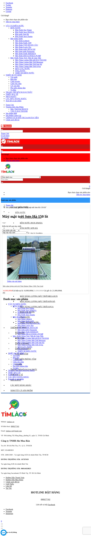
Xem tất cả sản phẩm (13, 101)
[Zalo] (4, 533)
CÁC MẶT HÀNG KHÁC (16, 99)
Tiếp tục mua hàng (13, 22)
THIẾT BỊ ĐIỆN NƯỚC (24, 73)
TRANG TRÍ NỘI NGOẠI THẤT (19, 92)
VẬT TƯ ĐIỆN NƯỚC (15, 26)
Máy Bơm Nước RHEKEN (25, 54)
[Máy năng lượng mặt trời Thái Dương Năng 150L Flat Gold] (29, 279)
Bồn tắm (13, 79)
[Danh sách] (5, 222)
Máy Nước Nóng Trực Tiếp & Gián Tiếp (25, 58)
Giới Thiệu (10, 484)
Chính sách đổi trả (12, 120)
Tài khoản (5, 138)
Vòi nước (14, 77)
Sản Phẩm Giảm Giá (13, 116)
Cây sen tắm (15, 86)
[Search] (2, 182)
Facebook (51, 505)
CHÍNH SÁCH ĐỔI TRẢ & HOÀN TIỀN (22, 118)
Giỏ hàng (5, 136)
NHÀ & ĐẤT (11, 96)
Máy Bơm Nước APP (23, 43)
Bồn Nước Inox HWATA (24, 32)
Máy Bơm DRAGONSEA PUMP (28, 56)
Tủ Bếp (13, 90)
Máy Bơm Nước (16, 39)
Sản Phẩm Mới (11, 113)
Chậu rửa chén (15, 84)
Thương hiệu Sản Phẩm (14, 107)
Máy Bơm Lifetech (22, 41)
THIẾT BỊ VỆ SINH (14, 75)
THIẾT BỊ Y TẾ (12, 94)
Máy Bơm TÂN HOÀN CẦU (26, 45)
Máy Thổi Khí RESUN (19, 109)
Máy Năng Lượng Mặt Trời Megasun (29, 62)
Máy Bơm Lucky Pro (23, 47)
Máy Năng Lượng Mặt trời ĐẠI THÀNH (30, 60)
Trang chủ (9, 205)
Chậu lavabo (15, 81)
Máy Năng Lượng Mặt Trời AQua (28, 66)
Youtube (9, 511)
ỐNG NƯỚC (20, 71)
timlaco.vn (14, 431)
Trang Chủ (10, 105)
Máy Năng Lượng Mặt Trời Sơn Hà (28, 64)
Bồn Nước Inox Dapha (23, 36)
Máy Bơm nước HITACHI (25, 49)
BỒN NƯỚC (15, 28)
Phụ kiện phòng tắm (17, 88)
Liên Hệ (9, 486)
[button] (1, 152)
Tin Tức (9, 488)
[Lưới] (3, 222)
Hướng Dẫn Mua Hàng (14, 480)
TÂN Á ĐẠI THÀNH (19, 111)
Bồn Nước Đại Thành (23, 30)
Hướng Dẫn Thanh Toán (15, 478)
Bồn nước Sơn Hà (22, 34)
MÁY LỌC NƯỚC (22, 69)
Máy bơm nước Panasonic (25, 51)
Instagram (9, 514)
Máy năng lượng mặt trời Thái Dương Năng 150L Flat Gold (23, 286)
